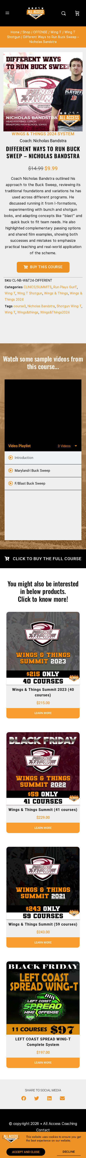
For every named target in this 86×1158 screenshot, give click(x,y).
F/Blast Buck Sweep (30, 483)
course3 (20, 306)
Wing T (55, 32)
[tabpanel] (43, 410)
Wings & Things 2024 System (43, 133)
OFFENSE (40, 32)
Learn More (43, 713)
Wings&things (27, 312)
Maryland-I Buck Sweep (32, 471)
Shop (26, 32)
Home (15, 32)
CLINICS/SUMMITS (38, 287)
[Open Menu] (7, 12)
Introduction (24, 458)
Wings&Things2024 (55, 312)
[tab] (43, 458)
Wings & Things (56, 293)
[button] (23, 1098)
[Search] (65, 13)
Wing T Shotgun (29, 293)
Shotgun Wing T (69, 306)
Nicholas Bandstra (41, 306)
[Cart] (77, 13)
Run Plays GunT (65, 287)
